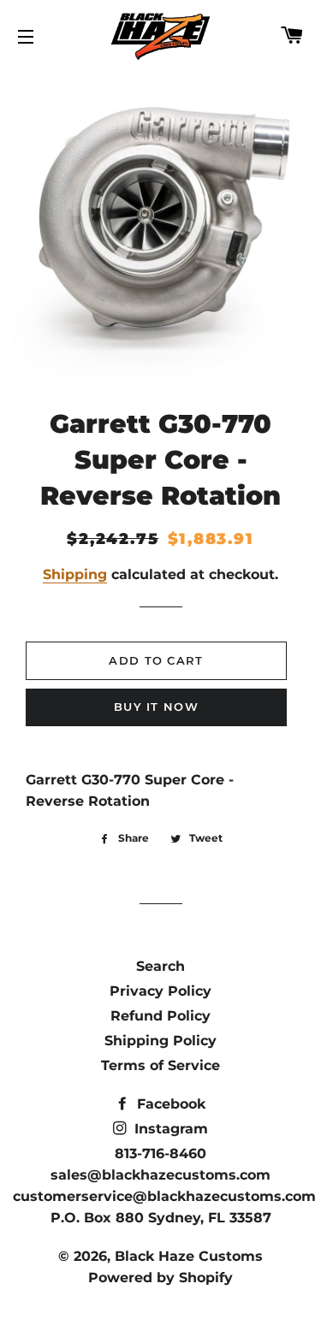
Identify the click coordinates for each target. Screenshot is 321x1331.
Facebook (169, 1104)
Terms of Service (160, 1065)
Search (160, 966)
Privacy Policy (160, 991)
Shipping (75, 574)
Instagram (169, 1129)
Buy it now (156, 706)
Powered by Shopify (160, 1277)
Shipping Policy (160, 1040)
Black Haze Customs (189, 1256)
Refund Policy (160, 1016)
